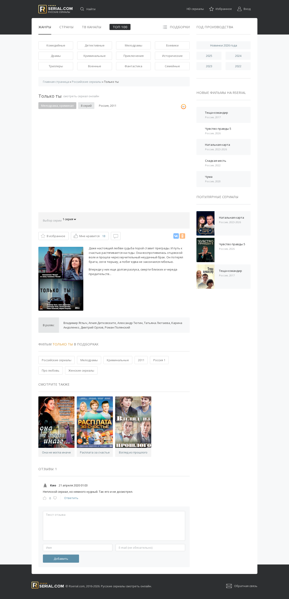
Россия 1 (159, 360)
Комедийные (56, 45)
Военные (94, 66)
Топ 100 (120, 27)
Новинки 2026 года (223, 45)
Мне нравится (92, 236)
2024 (238, 56)
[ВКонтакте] (176, 236)
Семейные (172, 66)
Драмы (56, 56)
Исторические (172, 56)
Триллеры (56, 66)
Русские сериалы (55, 9)
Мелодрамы (133, 45)
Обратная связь (245, 586)
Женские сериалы (81, 370)
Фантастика (133, 66)
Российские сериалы (56, 360)
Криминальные (95, 56)
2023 (209, 66)
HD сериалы (195, 9)
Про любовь (50, 370)
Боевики (172, 45)
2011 (141, 360)
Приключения (134, 56)
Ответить (71, 498)
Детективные (95, 45)
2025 (209, 56)
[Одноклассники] (182, 236)
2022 (238, 66)
